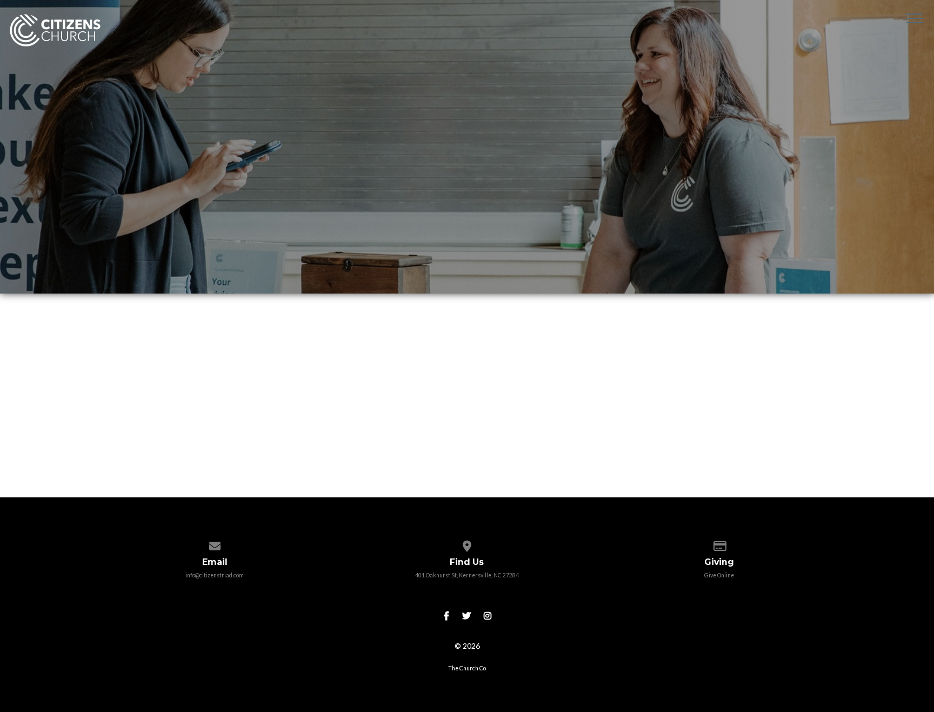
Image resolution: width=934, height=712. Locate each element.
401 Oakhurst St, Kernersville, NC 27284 (467, 575)
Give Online (719, 575)
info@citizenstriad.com (214, 575)
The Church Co (467, 668)
